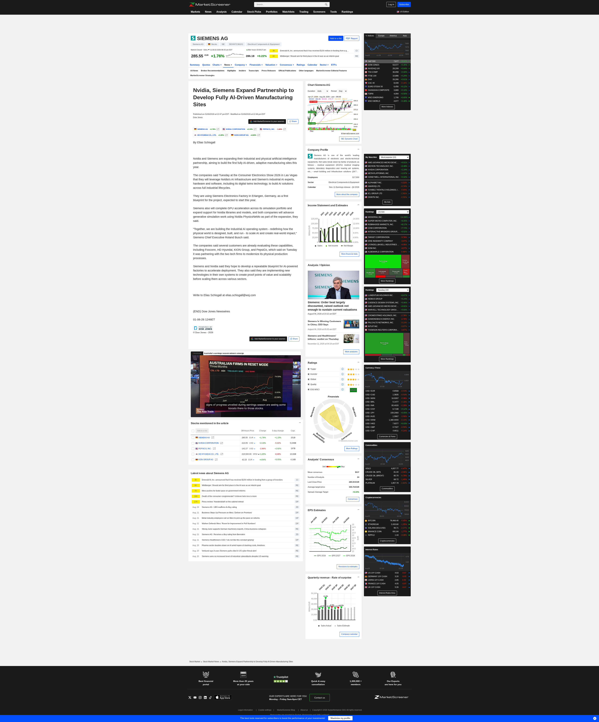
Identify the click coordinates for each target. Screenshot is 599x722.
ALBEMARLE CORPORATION (381, 252)
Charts (216, 64)
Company (240, 64)
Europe (381, 36)
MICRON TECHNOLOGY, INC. (381, 166)
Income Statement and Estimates (328, 205)
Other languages (306, 71)
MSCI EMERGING (375, 97)
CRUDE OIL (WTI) (373, 472)
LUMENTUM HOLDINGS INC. (380, 295)
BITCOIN (371, 521)
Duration (311, 91)
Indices (370, 36)
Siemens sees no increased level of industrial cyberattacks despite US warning (235, 556)
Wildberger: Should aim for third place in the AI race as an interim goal (309, 56)
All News (194, 71)
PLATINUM (370, 483)
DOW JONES (373, 65)
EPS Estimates (317, 510)
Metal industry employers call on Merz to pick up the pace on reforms (231, 518)
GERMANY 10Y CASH (377, 576)
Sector (323, 64)
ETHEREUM (373, 524)
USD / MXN (370, 398)
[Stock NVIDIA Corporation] (254, 129)
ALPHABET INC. (375, 183)
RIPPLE (371, 535)
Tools (333, 11)
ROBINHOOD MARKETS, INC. (381, 224)
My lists (387, 202)
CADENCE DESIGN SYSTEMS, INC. (383, 303)
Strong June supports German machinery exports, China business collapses (234, 529)
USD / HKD (370, 423)
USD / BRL (370, 402)
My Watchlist (371, 157)
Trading (303, 11)
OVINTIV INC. (374, 197)
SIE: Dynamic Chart (349, 139)
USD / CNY (370, 409)
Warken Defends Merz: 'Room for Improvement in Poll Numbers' (229, 523)
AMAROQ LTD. (374, 186)
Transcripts (254, 71)
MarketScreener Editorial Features (331, 71)
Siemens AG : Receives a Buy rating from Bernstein (223, 534)
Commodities (371, 445)
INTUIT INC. (373, 326)
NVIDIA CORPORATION (208, 443)
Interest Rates (371, 550)
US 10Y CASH (374, 573)
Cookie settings (264, 710)
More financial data (349, 254)
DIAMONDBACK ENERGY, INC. (381, 319)
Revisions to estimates (348, 567)
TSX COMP (373, 72)
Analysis (221, 11)
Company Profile (318, 150)
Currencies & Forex (387, 436)
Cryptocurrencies (373, 497)
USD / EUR (370, 391)
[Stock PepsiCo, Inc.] (284, 129)
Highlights (231, 71)
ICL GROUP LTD (375, 193)
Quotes (206, 64)
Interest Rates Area (387, 593)
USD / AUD (370, 416)
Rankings (347, 11)
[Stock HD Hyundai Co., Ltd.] (226, 135)
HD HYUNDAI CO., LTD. (208, 454)
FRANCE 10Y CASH (376, 584)
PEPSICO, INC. (204, 449)
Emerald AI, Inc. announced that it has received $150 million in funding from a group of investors (314, 51)
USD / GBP (370, 427)
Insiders (242, 71)
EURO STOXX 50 (375, 86)
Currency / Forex (372, 368)
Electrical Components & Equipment (344, 182)
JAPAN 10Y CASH (376, 580)
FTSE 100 (372, 76)
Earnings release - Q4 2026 (347, 187)
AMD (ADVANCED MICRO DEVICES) (383, 162)
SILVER (368, 479)
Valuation (270, 64)
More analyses (351, 352)
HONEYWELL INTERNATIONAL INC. (383, 177)
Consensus (286, 64)
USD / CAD (370, 395)
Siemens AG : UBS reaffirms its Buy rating (219, 507)
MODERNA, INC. (375, 217)
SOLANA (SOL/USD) (376, 528)
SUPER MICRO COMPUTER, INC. (382, 221)
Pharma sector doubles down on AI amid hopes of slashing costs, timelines (233, 545)
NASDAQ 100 (374, 68)
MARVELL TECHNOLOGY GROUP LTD (383, 310)
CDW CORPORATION (377, 228)
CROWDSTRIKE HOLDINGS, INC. (382, 315)
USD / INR (369, 405)
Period (334, 91)
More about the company (347, 194)
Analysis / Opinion (319, 265)
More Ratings (352, 448)
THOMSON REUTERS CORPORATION (383, 330)
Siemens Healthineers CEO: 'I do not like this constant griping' (228, 540)
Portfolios (272, 11)
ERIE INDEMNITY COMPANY (380, 241)
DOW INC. (372, 248)
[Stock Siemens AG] (217, 129)
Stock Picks (254, 11)
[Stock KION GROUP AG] (258, 135)
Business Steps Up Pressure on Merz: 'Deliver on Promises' (227, 513)
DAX (370, 79)
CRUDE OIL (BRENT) (374, 476)
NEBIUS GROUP (375, 299)
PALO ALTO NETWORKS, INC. (381, 323)
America (393, 36)
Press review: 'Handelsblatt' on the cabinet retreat (222, 502)
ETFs (334, 64)
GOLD (368, 468)
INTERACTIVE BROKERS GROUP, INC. (383, 232)
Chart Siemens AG (319, 85)
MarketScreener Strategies (202, 75)
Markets (195, 11)
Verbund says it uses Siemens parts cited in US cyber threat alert (229, 551)
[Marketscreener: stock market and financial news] (209, 4)
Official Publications (287, 71)
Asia (405, 36)
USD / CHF (370, 431)
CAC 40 (371, 83)
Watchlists (288, 11)
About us (304, 710)
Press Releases (269, 71)
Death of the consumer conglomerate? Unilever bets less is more (229, 496)
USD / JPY (369, 413)
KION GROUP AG (205, 460)
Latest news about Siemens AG (210, 473)
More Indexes (387, 107)
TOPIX (370, 94)
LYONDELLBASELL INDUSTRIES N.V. (383, 245)
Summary (195, 64)
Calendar (236, 11)
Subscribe (404, 4)
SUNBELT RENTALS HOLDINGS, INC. (383, 190)
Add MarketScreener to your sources (268, 121)
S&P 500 (371, 61)
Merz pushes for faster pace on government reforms (223, 491)
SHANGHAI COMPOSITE (378, 90)
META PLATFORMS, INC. (378, 173)
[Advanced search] (326, 4)
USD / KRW (370, 420)
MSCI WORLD (374, 101)
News (208, 11)
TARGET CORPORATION (379, 237)
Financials (255, 64)
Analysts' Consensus (321, 459)
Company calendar (349, 634)
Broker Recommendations (212, 71)
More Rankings (387, 281)
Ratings (301, 64)
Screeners (319, 11)
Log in (391, 4)
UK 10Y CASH (374, 587)
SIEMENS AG (204, 438)
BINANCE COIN (375, 531)
